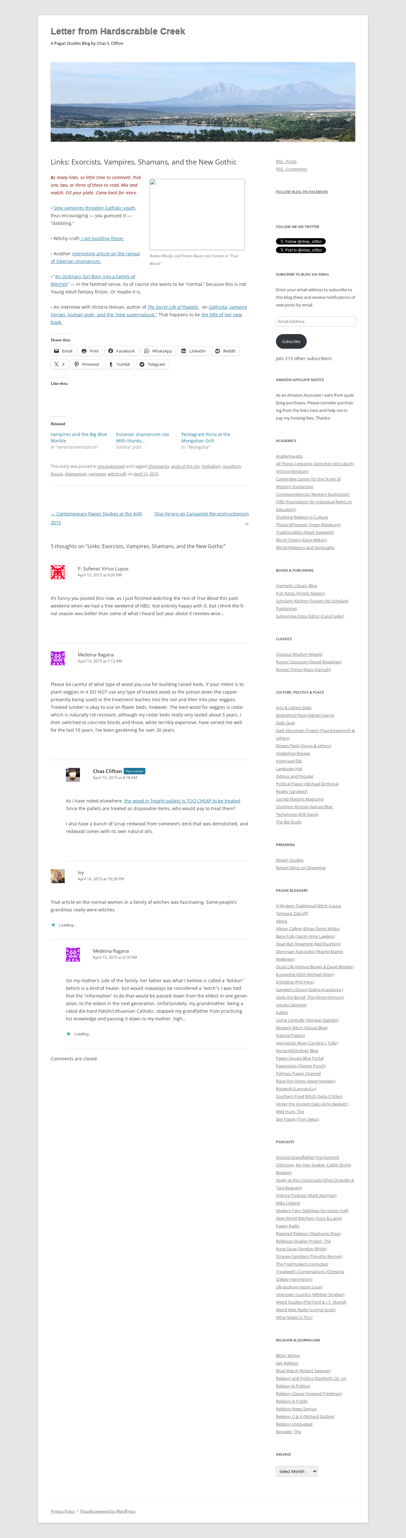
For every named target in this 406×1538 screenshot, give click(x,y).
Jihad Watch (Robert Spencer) (303, 1370)
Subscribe (291, 341)
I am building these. (102, 238)
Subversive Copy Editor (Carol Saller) (310, 616)
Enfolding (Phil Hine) (295, 982)
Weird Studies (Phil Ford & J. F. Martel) (311, 1302)
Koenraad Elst (289, 761)
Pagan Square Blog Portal (300, 1058)
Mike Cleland (288, 1203)
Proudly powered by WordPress (107, 1511)
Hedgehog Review (293, 753)
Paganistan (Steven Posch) (301, 1066)
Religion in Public (292, 1401)
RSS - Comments (291, 169)
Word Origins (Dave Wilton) (301, 540)
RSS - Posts (286, 161)
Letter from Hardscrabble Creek (118, 31)
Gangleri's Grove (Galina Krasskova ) (309, 989)
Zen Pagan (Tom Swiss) (297, 1119)
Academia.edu (289, 456)
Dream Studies (290, 860)
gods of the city (185, 466)
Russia (57, 474)
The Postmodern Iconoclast (302, 1264)
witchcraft (117, 474)
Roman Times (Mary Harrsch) (303, 669)
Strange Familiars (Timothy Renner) (309, 1256)
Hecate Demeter (291, 1005)
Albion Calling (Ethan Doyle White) (308, 928)
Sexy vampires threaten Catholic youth (94, 208)
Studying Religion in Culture (302, 517)
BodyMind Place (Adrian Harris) (305, 715)
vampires (97, 474)
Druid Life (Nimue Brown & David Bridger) (315, 967)
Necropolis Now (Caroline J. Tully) (307, 1043)
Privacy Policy (63, 1511)
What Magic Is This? (294, 1317)
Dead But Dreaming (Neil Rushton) (308, 944)
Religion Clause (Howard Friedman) (309, 1393)
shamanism (76, 474)
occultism (232, 466)
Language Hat (289, 768)
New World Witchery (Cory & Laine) (309, 1218)
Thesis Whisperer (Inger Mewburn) (308, 524)
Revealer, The (288, 1431)
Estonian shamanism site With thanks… (142, 437)
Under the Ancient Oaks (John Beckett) (312, 1104)
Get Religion (287, 1363)
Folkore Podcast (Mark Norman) (306, 1195)
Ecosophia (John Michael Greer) (305, 974)
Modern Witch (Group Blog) (302, 1028)
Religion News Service (296, 1409)
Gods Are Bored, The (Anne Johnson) (310, 997)
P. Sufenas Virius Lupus (103, 568)
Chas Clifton (107, 771)
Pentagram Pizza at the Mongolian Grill (205, 437)
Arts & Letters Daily (294, 707)
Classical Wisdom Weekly (299, 654)
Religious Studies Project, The (303, 1241)
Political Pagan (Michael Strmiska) (307, 784)
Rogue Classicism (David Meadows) (309, 662)
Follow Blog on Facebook (302, 191)
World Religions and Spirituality (305, 547)
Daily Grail (285, 723)
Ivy (81, 872)
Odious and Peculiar (295, 776)
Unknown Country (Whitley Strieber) (310, 1294)
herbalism (211, 466)
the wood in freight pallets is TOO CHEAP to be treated (182, 801)
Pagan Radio (287, 1226)
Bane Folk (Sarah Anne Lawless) (305, 936)
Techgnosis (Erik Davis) (297, 814)
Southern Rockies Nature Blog (304, 806)
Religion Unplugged (294, 1424)
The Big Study (289, 822)
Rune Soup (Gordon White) (301, 1249)
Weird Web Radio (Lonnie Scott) (306, 1310)
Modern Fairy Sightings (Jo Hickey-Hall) (312, 1210)
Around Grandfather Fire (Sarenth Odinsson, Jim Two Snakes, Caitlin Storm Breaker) (313, 1164)
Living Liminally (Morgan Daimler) (307, 1020)
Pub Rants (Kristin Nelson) (300, 593)
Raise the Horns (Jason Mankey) (306, 1081)
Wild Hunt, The (290, 1111)
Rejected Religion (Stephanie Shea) (308, 1233)
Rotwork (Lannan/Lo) (296, 1088)
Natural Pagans (290, 1035)
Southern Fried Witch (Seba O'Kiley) (309, 1096)
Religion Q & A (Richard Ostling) (305, 1416)
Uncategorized (111, 466)
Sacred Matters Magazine (300, 799)
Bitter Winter (288, 1355)
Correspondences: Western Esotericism (313, 494)
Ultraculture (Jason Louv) (299, 1287)
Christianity (158, 466)
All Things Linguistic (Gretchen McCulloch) (315, 464)
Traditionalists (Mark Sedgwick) (305, 532)
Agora (281, 921)
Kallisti (282, 1012)
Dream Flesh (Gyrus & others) (303, 746)
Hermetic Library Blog (296, 585)
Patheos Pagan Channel (298, 1073)
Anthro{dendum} (292, 471)
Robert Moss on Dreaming (300, 867)
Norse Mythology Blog (297, 1050)
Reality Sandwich (292, 791)
